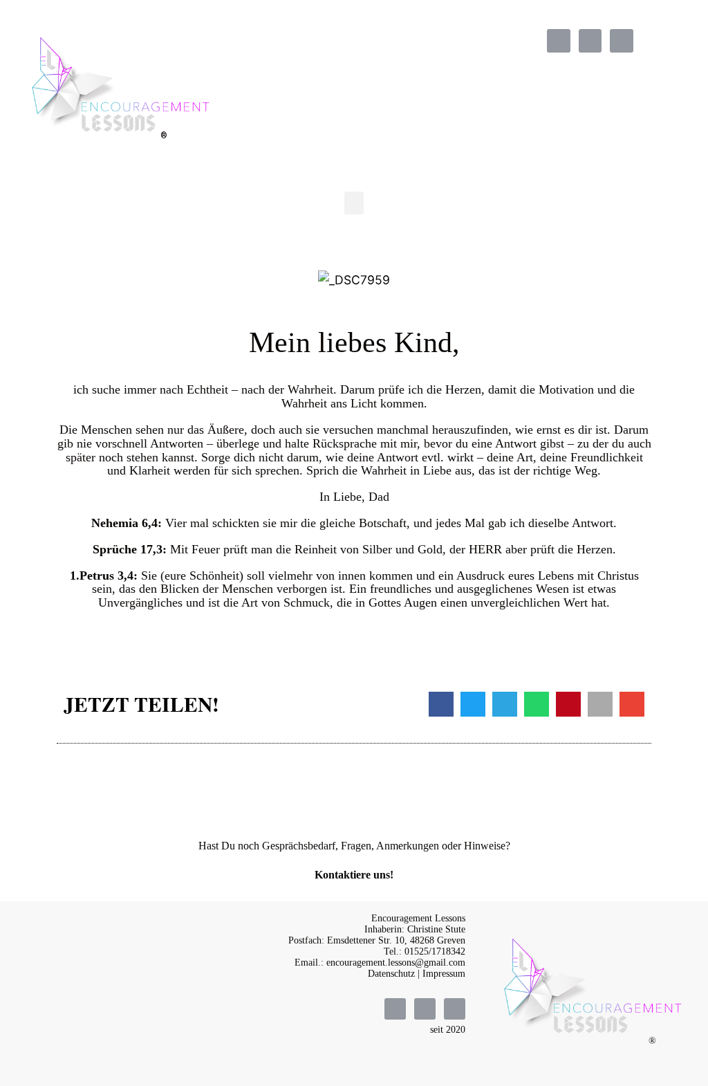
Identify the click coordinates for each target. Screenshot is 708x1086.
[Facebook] (558, 41)
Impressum (443, 973)
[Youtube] (621, 41)
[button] (354, 203)
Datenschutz (391, 973)
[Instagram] (590, 41)
